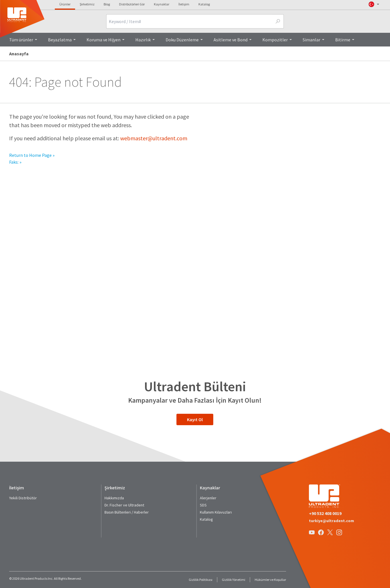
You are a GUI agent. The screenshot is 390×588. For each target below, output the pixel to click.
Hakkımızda (114, 497)
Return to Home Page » (32, 155)
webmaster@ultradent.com (153, 138)
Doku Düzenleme (182, 39)
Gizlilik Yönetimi (233, 579)
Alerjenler (208, 497)
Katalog (204, 4)
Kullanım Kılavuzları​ (216, 512)
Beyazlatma (60, 39)
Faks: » (15, 162)
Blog (107, 4)
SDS (203, 505)
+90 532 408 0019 (325, 513)
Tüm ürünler (21, 39)
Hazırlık (143, 39)
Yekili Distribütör (23, 497)
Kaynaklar (161, 4)
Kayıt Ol (195, 419)
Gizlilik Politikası (200, 579)
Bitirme (342, 39)
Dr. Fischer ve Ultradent (124, 505)
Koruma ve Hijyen (103, 39)
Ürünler (65, 4)
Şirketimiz (87, 4)
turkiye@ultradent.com (331, 520)
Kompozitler (275, 39)
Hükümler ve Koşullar (270, 579)
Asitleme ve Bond (231, 39)
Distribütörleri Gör (132, 4)
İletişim (183, 4)
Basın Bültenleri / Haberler (126, 512)
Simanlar (311, 39)
